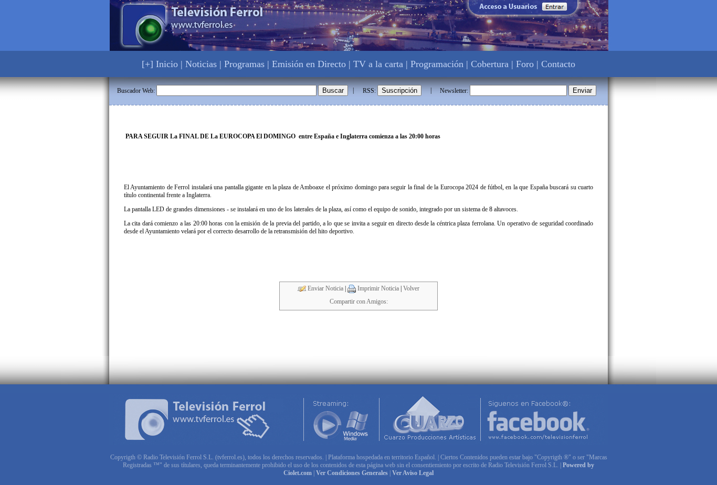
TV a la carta (378, 64)
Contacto (558, 64)
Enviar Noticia (324, 288)
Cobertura (490, 64)
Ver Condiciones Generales (352, 473)
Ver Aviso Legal (413, 473)
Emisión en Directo (309, 64)
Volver (411, 288)
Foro (525, 64)
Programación (436, 64)
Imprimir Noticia (377, 288)
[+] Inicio (160, 64)
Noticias (201, 64)
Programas (244, 64)
